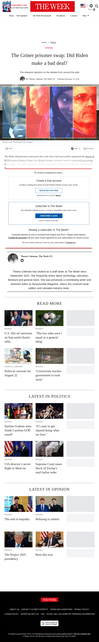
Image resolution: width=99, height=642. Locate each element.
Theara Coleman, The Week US (42, 79)
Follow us (77, 148)
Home (44, 42)
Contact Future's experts (34, 609)
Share (10, 148)
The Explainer (21, 16)
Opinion (49, 48)
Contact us (71, 242)
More (84, 16)
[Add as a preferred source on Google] (49, 623)
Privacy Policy (81, 609)
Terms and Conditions (61, 609)
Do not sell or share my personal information (71, 614)
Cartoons (73, 16)
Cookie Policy (12, 614)
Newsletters (60, 16)
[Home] (11, 16)
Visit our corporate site (82, 634)
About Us (14, 609)
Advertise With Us (30, 614)
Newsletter (90, 148)
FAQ (42, 614)
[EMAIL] (23, 260)
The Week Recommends (42, 16)
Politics (53, 42)
